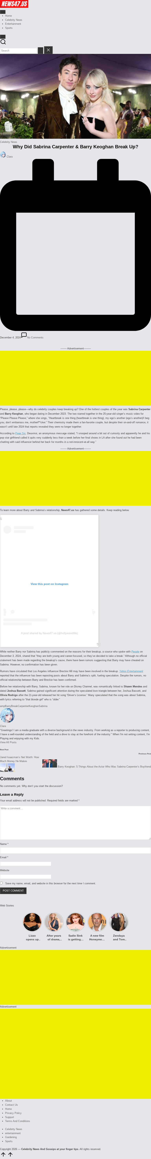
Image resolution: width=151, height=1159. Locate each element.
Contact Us (11, 1104)
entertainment (13, 1133)
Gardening (11, 1137)
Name (4, 844)
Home (8, 1108)
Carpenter (23, 706)
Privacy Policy (13, 1113)
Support (9, 1117)
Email (4, 857)
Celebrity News (8, 141)
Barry (8, 706)
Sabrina (43, 706)
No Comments (35, 337)
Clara (3, 726)
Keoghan (34, 706)
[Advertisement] (75, 378)
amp (2, 706)
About (8, 1100)
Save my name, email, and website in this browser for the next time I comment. (50, 883)
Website (4, 870)
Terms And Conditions (17, 1121)
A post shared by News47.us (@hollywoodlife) (49, 633)
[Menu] (3, 12)
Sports (9, 1141)
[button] (40, 50)
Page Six (20, 433)
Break (14, 706)
